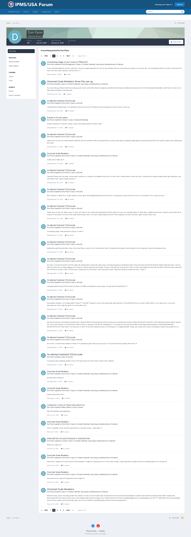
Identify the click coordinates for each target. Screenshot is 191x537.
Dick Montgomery (68, 64)
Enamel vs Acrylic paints (57, 117)
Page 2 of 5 (82, 56)
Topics (11, 76)
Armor (81, 407)
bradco (65, 120)
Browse (26, 12)
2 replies (68, 94)
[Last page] (73, 56)
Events (57, 12)
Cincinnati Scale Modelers (58, 153)
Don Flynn (50, 64)
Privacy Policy (91, 531)
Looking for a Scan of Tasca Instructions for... (66, 405)
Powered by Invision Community (95, 534)
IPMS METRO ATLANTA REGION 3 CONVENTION (68, 438)
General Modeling (81, 120)
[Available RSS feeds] (182, 517)
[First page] (41, 56)
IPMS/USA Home (14, 12)
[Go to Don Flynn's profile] (43, 63)
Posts (11, 80)
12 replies (70, 163)
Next (68, 56)
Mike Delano (66, 407)
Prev (46, 56)
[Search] (182, 11)
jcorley (64, 441)
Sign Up (179, 4)
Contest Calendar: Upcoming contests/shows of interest (103, 64)
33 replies (66, 448)
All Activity (12, 51)
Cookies (102, 531)
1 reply (68, 74)
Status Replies (14, 66)
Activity (35, 12)
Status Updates (172, 11)
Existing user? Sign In (163, 4)
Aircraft (79, 103)
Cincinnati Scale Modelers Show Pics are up (70, 81)
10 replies (70, 127)
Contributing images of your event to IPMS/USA (67, 62)
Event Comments (14, 95)
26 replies (70, 111)
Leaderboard (46, 12)
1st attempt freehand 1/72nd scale (61, 101)
